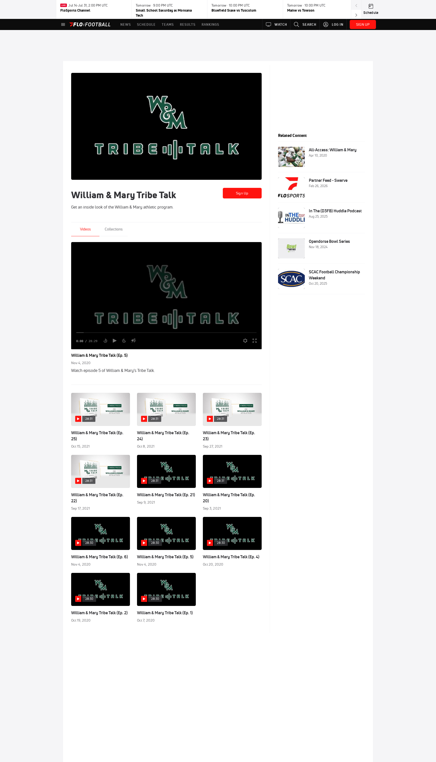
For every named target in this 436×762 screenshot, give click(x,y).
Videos (85, 229)
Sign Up (242, 193)
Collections (114, 229)
